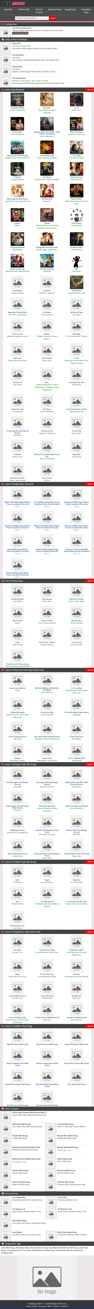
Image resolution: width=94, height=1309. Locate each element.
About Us (65, 1306)
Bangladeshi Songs (86, 10)
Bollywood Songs (55, 9)
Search (53, 18)
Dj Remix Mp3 (23, 9)
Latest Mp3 (8, 9)
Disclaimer (42, 1306)
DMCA (49, 1306)
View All (90, 90)
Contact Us (56, 1306)
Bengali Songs (70, 9)
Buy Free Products (39, 10)
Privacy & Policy (31, 1306)
